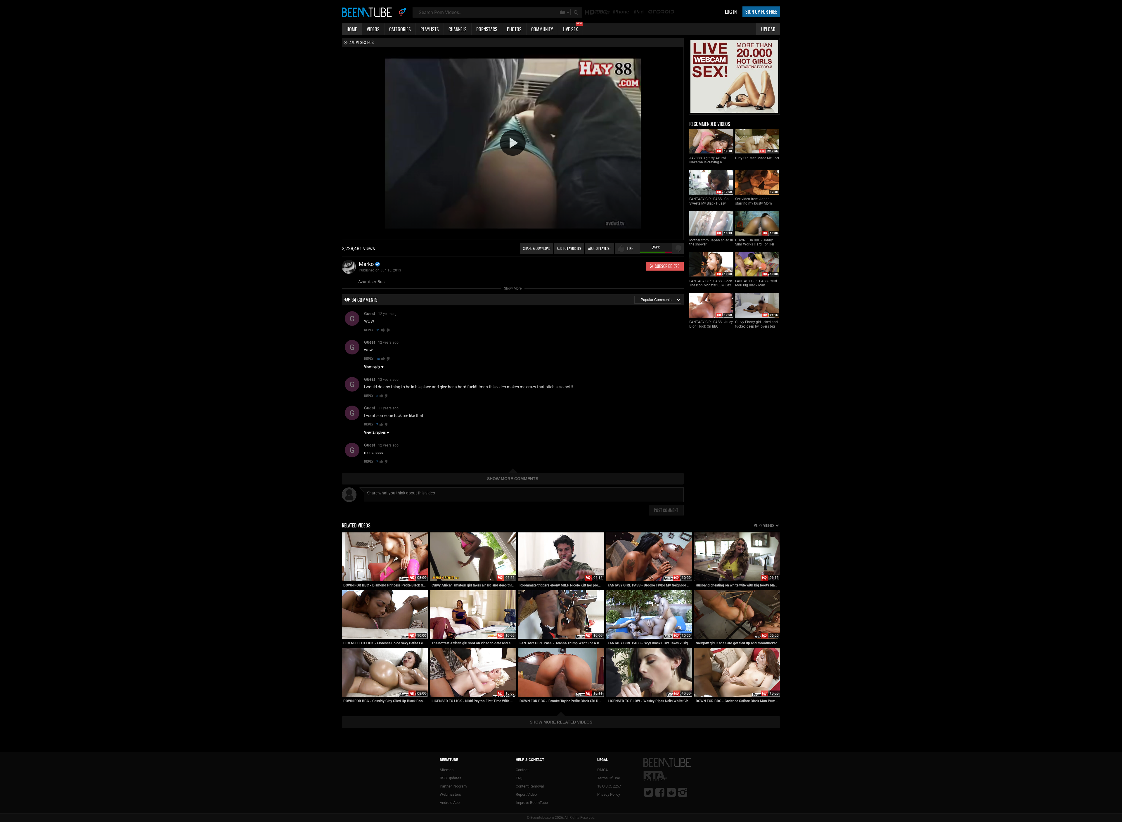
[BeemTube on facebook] (659, 792)
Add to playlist (599, 248)
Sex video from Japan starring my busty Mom (753, 201)
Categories (400, 29)
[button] (513, 143)
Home (352, 29)
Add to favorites (569, 248)
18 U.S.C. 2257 (609, 786)
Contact (522, 770)
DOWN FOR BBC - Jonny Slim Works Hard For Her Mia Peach (754, 242)
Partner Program (453, 786)
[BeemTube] (368, 12)
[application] (512, 143)
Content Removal (530, 786)
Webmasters (450, 794)
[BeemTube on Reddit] (671, 792)
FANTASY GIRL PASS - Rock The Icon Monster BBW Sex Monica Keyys (710, 283)
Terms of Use (608, 778)
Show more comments (512, 478)
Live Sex (572, 28)
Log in (731, 11)
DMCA (602, 770)
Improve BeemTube (532, 802)
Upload (768, 29)
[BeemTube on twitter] (648, 792)
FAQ (519, 778)
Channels (458, 29)
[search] (576, 12)
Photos (514, 29)
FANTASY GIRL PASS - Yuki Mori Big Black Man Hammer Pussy (756, 283)
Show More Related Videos (561, 722)
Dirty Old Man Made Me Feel (757, 158)
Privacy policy (608, 794)
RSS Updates (450, 778)
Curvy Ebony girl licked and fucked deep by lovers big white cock (756, 324)
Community (542, 29)
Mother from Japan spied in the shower (711, 242)
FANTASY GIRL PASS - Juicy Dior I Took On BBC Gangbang (711, 324)
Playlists (429, 29)
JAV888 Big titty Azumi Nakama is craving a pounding (707, 160)
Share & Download (536, 248)
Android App (450, 802)
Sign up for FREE (761, 11)
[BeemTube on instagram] (682, 792)
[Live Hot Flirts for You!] (734, 112)
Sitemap (446, 770)
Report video (526, 794)
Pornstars (486, 29)
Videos (373, 29)
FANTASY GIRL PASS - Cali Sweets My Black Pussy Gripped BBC (709, 201)
